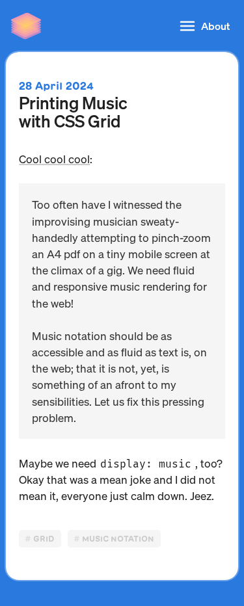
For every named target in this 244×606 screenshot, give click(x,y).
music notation (118, 538)
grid (44, 538)
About (215, 26)
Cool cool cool (54, 159)
